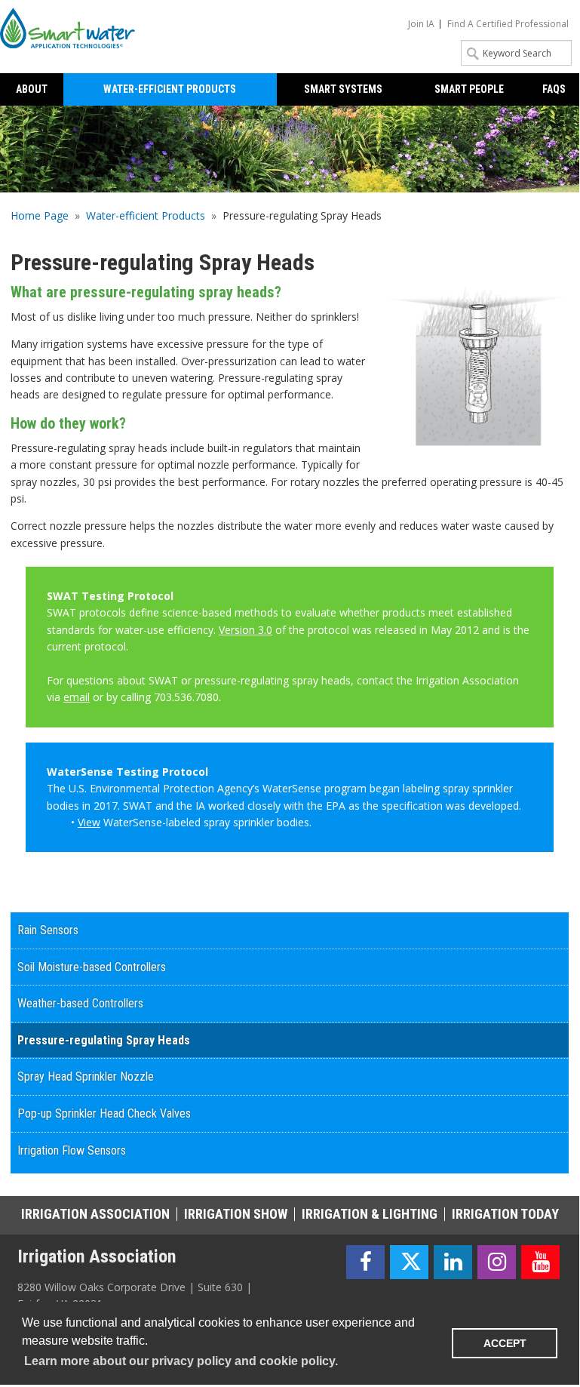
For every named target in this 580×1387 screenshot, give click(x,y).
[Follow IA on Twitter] (409, 1262)
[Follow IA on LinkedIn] (453, 1262)
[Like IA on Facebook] (365, 1262)
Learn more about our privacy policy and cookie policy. (181, 1361)
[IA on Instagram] (496, 1262)
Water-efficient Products (145, 215)
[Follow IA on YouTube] (540, 1262)
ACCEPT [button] (504, 1343)
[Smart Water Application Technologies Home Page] (72, 28)
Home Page (40, 215)
